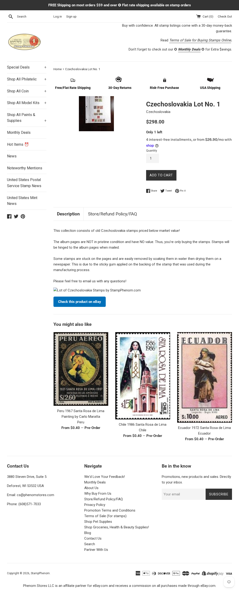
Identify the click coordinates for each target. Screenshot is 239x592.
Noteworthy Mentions (24, 168)
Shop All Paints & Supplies (26, 118)
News (12, 156)
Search (89, 544)
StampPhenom (40, 573)
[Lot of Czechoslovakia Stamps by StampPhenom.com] (97, 290)
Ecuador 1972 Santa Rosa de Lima (204, 428)
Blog (87, 533)
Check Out (225, 16)
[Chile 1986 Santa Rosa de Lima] (142, 375)
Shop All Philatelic (26, 79)
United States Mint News (22, 201)
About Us (91, 488)
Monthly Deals (19, 132)
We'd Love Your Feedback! (104, 477)
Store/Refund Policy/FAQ (112, 214)
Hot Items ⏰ (18, 144)
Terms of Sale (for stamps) (105, 516)
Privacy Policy (94, 505)
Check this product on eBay (79, 302)
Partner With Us (96, 550)
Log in (57, 16)
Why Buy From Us (97, 493)
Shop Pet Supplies (98, 521)
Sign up (71, 16)
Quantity (151, 150)
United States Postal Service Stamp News (24, 183)
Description (68, 214)
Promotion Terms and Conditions (109, 510)
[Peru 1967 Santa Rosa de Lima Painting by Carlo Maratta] (80, 369)
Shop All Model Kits (26, 103)
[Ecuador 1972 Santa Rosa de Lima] (204, 377)
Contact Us (93, 538)
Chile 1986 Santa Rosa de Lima (142, 424)
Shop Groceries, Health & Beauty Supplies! (116, 527)
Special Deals (26, 67)
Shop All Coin (26, 91)
